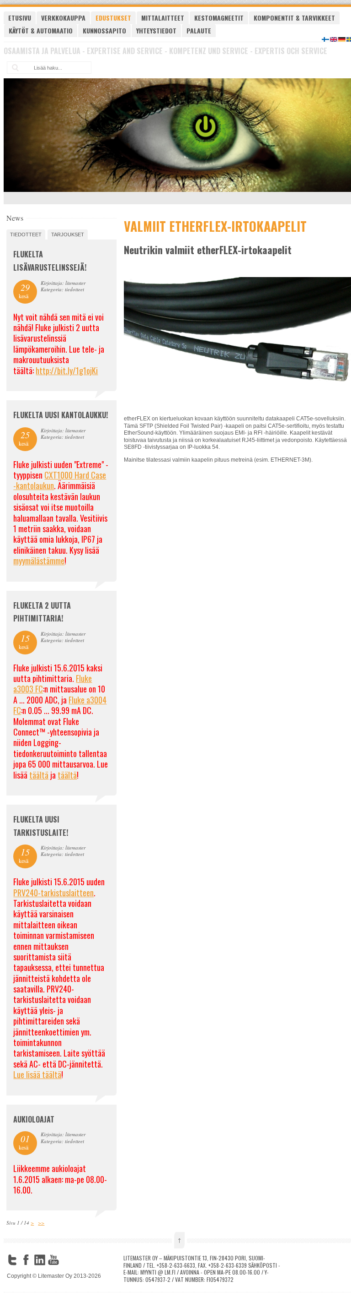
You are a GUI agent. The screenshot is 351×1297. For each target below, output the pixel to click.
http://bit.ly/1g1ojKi (67, 370)
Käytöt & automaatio (41, 30)
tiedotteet (26, 234)
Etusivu (19, 17)
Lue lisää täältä (37, 1074)
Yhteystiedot (156, 30)
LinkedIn (39, 1259)
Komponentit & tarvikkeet (294, 17)
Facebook (26, 1259)
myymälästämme (38, 561)
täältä (38, 775)
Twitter (12, 1259)
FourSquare (67, 1259)
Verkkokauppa (63, 17)
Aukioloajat (33, 1119)
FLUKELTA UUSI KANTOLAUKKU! (60, 414)
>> (41, 1222)
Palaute (198, 30)
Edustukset (113, 17)
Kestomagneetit (219, 17)
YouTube (53, 1259)
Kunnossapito (104, 30)
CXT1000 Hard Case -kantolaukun (59, 480)
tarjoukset (67, 234)
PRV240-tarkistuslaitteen (53, 893)
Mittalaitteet (162, 17)
